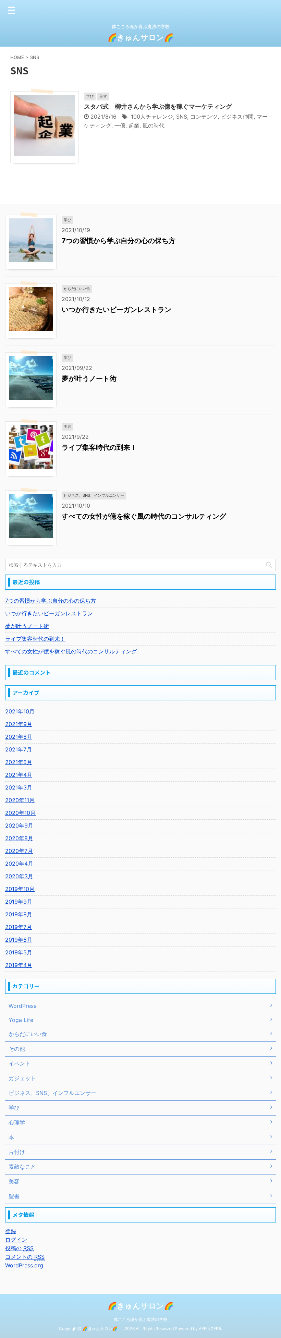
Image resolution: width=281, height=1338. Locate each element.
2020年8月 (19, 838)
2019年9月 (18, 901)
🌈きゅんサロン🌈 (144, 37)
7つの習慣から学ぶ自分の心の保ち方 (118, 241)
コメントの (25, 1256)
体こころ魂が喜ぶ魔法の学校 (140, 1319)
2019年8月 (18, 914)
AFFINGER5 (210, 1328)
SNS (181, 116)
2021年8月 (18, 736)
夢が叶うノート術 (89, 378)
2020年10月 (20, 812)
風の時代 (153, 125)
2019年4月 (18, 965)
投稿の (19, 1248)
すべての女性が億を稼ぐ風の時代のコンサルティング (144, 516)
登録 (10, 1231)
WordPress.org (24, 1265)
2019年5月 (18, 952)
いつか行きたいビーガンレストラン (116, 309)
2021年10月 (20, 711)
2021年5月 (18, 762)
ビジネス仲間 (237, 116)
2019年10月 (20, 888)
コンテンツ (204, 116)
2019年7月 (18, 927)
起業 (134, 125)
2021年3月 (18, 787)
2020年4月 (19, 863)
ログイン (16, 1239)
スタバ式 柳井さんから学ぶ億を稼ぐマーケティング (158, 106)
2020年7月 (19, 850)
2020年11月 (20, 800)
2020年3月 (19, 876)
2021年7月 (18, 749)
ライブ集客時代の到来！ (99, 447)
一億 (119, 125)
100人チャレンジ (152, 116)
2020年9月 (19, 825)
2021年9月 (18, 724)
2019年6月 (18, 939)
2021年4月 (18, 774)
